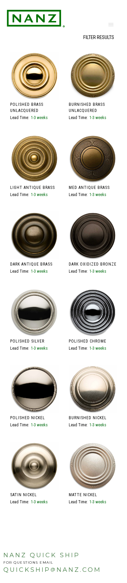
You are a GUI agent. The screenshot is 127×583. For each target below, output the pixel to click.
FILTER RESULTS (98, 37)
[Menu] (111, 24)
